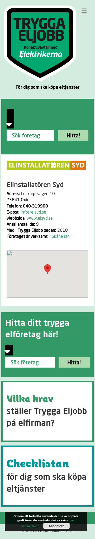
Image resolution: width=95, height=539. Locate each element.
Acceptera (56, 525)
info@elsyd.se (33, 212)
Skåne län (61, 236)
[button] (47, 269)
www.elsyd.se (40, 218)
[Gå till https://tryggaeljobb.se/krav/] (47, 411)
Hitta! (73, 136)
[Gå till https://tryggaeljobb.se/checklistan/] (47, 476)
